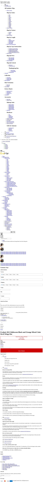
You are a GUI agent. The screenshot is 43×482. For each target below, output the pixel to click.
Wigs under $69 (11, 58)
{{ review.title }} (3, 319)
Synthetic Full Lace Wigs (13, 50)
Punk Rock (8, 92)
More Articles (5, 469)
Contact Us (8, 137)
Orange (10, 17)
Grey (9, 15)
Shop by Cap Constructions (11, 44)
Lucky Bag (11, 130)
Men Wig (10, 128)
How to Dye (5, 468)
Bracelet (10, 129)
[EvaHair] (4, 154)
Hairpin (10, 115)
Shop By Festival (9, 60)
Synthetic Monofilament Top (13, 51)
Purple (10, 19)
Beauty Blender (11, 107)
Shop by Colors (9, 10)
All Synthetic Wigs (8, 6)
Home (7, 5)
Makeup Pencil (11, 105)
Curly (10, 34)
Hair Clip (8, 84)
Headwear (8, 110)
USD (4, 143)
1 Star (17, 274)
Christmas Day (11, 72)
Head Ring (10, 117)
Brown (10, 23)
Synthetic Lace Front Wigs (13, 48)
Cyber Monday (13, 71)
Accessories (7, 94)
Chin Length (11, 42)
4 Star (7, 274)
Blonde (10, 24)
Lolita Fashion (7, 205)
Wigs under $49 (11, 57)
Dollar (6, 145)
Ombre (10, 25)
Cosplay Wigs (9, 78)
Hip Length (11, 43)
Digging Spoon (11, 106)
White (10, 26)
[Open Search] (14, 232)
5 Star (4, 274)
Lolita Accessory (9, 91)
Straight (10, 32)
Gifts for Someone (10, 123)
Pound (6, 146)
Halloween (10, 65)
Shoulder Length (11, 40)
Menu (2, 2)
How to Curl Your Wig (6, 467)
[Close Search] (1, 234)
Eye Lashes (9, 120)
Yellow (10, 27)
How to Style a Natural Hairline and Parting (10, 464)
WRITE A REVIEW (4, 269)
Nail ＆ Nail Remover (10, 122)
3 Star (10, 274)
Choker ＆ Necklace (10, 118)
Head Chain (11, 116)
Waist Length (11, 41)
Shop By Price (9, 53)
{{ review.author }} (3, 315)
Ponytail (8, 85)
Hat (9, 114)
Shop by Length (9, 35)
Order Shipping (6, 417)
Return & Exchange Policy (7, 456)
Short (10, 39)
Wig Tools (8, 99)
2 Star (14, 274)
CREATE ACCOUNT (10, 133)
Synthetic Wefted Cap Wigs (13, 49)
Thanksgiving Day (10, 192)
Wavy (10, 33)
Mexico (6, 147)
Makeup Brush (11, 108)
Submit (2, 308)
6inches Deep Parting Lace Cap (14, 52)
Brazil (6, 148)
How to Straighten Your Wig (7, 466)
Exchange (5, 368)
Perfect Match (7, 86)
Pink (9, 16)
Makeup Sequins (11, 109)
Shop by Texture (7, 172)
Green (10, 20)
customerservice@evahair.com (11, 136)
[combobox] (5, 232)
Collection (6, 73)
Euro (6, 144)
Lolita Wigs (9, 77)
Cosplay (8, 93)
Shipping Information (6, 458)
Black (10, 22)
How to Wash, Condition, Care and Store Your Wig (11, 465)
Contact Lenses (9, 119)
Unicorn (10, 21)
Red (9, 14)
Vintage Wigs (9, 79)
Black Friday (13, 70)
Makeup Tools (9, 100)
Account (5, 2)
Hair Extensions (7, 80)
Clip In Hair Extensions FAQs (8, 457)
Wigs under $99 (11, 59)
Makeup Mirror (11, 104)
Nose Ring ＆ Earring (10, 121)
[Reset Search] (11, 232)
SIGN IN (7, 132)
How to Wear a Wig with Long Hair (8, 463)
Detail (5, 356)
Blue (9, 18)
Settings (8, 2)
